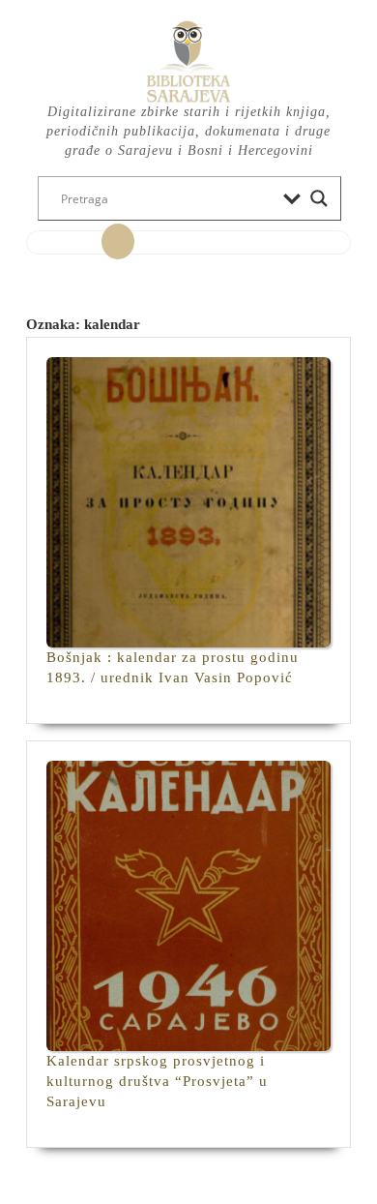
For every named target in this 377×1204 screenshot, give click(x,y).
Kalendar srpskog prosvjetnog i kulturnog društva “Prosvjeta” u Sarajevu (157, 1081)
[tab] (118, 242)
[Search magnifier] (319, 198)
